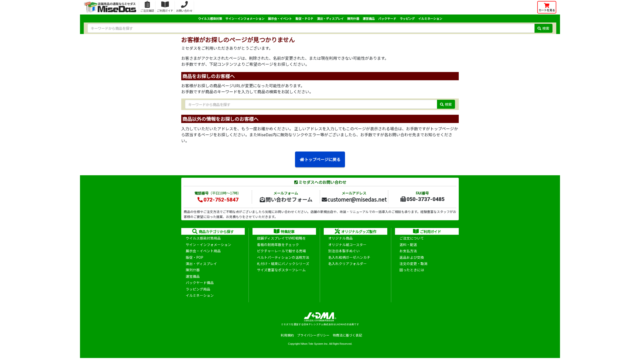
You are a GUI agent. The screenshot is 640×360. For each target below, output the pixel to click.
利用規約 (287, 335)
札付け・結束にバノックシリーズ (283, 263)
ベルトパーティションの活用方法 (283, 257)
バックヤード (387, 18)
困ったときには (412, 269)
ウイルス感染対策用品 (203, 238)
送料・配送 (408, 244)
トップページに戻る (322, 159)
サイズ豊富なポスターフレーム (281, 269)
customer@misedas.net (357, 199)
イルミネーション (430, 18)
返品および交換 (412, 257)
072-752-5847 (221, 200)
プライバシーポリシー (313, 335)
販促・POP (194, 257)
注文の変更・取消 (414, 263)
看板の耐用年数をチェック (278, 244)
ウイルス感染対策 (210, 18)
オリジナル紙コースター (347, 244)
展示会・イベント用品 (203, 250)
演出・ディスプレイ (330, 18)
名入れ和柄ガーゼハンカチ (349, 257)
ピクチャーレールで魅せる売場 (281, 250)
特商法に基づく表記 (347, 335)
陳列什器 (353, 18)
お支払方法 (408, 250)
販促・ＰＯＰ (305, 18)
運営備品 (369, 18)
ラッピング (407, 18)
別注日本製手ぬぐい (344, 250)
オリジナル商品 (340, 238)
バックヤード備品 (200, 282)
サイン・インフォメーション (245, 18)
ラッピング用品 (198, 289)
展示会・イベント (280, 18)
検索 (545, 28)
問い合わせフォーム (289, 199)
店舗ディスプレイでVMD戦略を (281, 238)
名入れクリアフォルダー (347, 263)
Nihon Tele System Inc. (314, 343)
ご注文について (412, 238)
